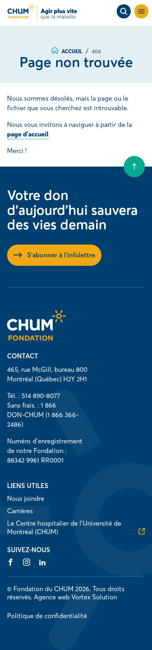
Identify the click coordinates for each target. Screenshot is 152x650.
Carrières (20, 511)
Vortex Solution (94, 597)
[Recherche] (124, 11)
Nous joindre (25, 498)
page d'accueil (27, 134)
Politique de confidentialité (47, 616)
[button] (141, 11)
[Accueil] (36, 338)
